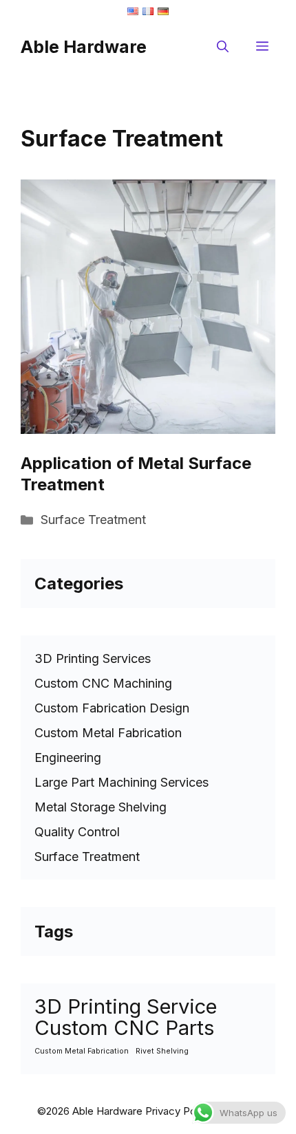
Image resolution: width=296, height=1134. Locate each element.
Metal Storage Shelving (100, 807)
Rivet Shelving (162, 1051)
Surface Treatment (93, 519)
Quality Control (77, 832)
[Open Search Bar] (222, 46)
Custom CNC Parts (124, 1027)
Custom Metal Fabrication (108, 733)
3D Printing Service (125, 1006)
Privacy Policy (178, 1110)
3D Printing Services (92, 658)
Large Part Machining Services (121, 782)
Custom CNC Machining (103, 683)
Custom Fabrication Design (111, 708)
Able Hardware (84, 46)
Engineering (67, 757)
